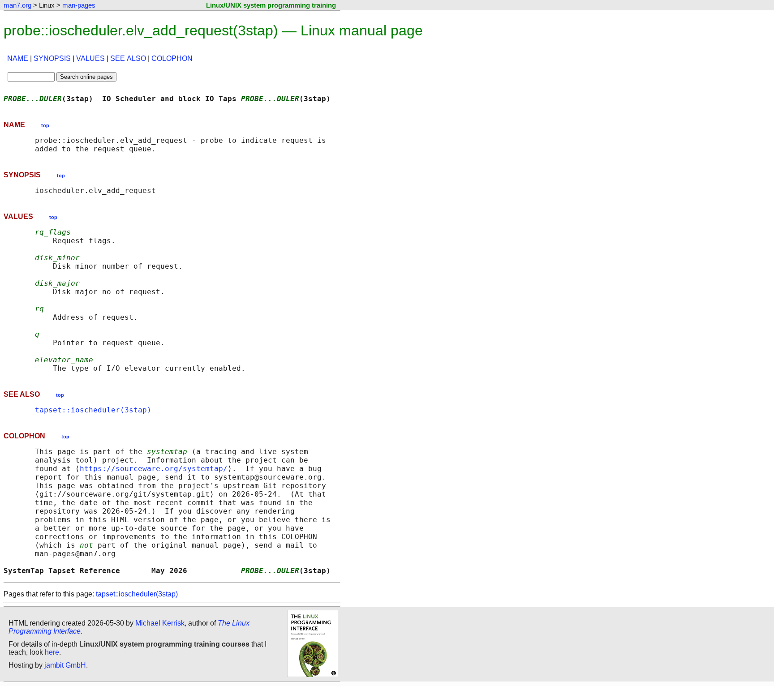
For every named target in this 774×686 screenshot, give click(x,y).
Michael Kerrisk (160, 623)
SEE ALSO (128, 58)
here (52, 652)
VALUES (90, 58)
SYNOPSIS (52, 58)
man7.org (17, 5)
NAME (17, 58)
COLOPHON (172, 58)
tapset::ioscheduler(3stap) (93, 410)
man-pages (78, 5)
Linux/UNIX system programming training (271, 5)
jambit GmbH (65, 665)
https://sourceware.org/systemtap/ (154, 468)
